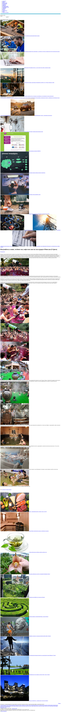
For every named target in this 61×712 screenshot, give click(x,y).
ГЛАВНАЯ (4, 1)
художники (6, 706)
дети (25, 705)
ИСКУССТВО (4, 3)
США (7, 705)
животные (41, 705)
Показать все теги (3, 707)
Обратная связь (14, 708)
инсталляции (45, 705)
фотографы (2, 706)
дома (29, 705)
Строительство (4, 10)
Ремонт (3, 11)
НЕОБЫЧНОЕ (4, 2)
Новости (3, 9)
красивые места (55, 705)
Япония (10, 489)
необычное (4, 489)
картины (49, 705)
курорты (7, 489)
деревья (23, 705)
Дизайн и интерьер (5, 12)
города (20, 705)
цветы (9, 706)
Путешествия (2, 251)
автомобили (13, 705)
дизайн (27, 705)
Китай (5, 705)
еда (38, 705)
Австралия (2, 705)
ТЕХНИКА (4, 4)
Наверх (59, 703)
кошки (52, 705)
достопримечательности (34, 705)
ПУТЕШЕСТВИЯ (5, 6)
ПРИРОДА (4, 5)
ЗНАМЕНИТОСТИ (5, 7)
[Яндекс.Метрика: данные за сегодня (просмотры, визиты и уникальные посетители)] (3, 711)
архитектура (17, 705)
